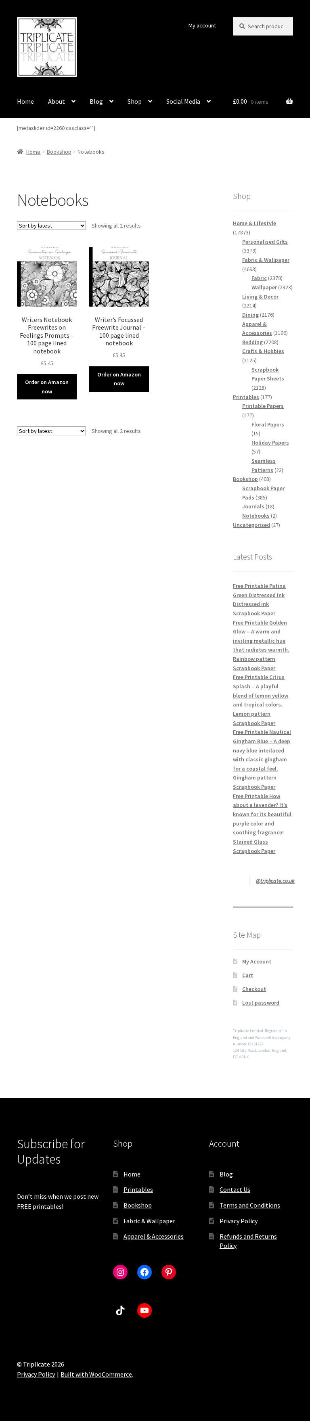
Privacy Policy (239, 1221)
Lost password (260, 1002)
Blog (96, 101)
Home (25, 101)
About (56, 101)
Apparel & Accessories (154, 1236)
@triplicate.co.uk (275, 880)
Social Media (183, 101)
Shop (135, 101)
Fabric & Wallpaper (149, 1221)
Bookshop (59, 151)
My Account (256, 961)
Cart (247, 975)
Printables (138, 1189)
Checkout (254, 989)
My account (202, 25)
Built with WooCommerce (96, 1374)
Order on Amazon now (47, 386)
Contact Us (235, 1189)
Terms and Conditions (250, 1205)
